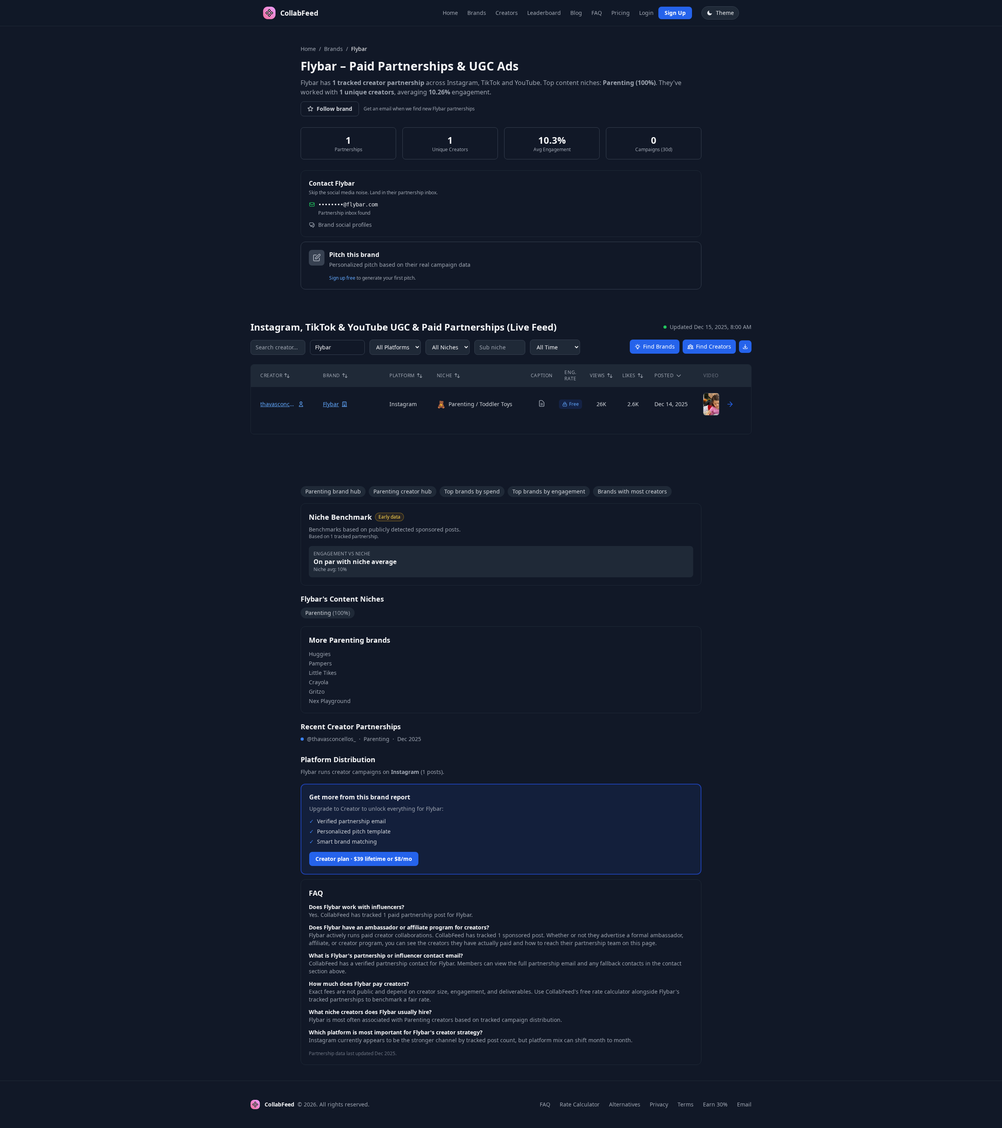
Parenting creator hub (402, 491)
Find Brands (659, 346)
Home (450, 12)
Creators (507, 12)
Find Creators (713, 346)
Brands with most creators (632, 491)
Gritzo (316, 691)
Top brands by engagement (548, 491)
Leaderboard (544, 12)
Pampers (320, 663)
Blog (576, 12)
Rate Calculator (580, 1104)
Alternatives (624, 1104)
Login (646, 12)
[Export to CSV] (745, 346)
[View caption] (542, 403)
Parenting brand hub (333, 491)
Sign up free (342, 278)
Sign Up (675, 12)
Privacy (659, 1104)
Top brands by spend (472, 491)
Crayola (318, 682)
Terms (686, 1104)
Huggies (320, 654)
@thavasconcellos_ (331, 739)
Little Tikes (323, 672)
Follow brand (334, 108)
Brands (476, 12)
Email (744, 1104)
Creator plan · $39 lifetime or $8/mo (363, 858)
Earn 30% (715, 1104)
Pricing (620, 12)
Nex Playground (330, 701)
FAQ (596, 12)
